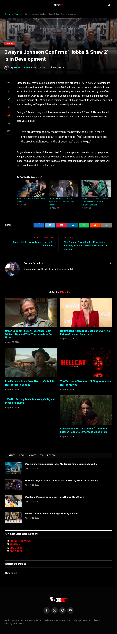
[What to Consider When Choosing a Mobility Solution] (13, 517)
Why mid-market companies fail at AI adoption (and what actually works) (61, 464)
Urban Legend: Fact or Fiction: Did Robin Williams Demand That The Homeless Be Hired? (28, 334)
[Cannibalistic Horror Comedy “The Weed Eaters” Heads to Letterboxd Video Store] (86, 410)
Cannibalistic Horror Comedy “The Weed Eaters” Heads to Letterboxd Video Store (84, 430)
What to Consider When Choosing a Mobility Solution (51, 513)
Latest (11, 455)
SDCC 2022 (16, 551)
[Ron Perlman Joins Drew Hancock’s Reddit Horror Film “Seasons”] (31, 362)
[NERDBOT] (58, 5)
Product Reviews (20, 541)
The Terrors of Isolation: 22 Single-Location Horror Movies (85, 383)
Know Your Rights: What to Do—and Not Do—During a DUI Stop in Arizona (61, 480)
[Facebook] (8, 91)
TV (41, 455)
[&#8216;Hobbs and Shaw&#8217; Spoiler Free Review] (31, 188)
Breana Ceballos (22, 67)
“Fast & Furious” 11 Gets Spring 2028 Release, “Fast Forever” (62, 201)
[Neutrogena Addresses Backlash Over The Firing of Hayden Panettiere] (86, 312)
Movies (9, 43)
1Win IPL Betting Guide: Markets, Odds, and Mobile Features (30, 401)
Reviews (51, 455)
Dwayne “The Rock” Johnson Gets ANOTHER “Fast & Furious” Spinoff (95, 201)
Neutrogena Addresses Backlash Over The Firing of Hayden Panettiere (85, 332)
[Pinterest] (8, 107)
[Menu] (9, 5)
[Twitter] (8, 99)
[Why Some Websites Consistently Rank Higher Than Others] (13, 501)
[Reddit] (8, 115)
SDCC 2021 (16, 548)
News (22, 455)
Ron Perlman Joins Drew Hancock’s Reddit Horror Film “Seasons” (29, 383)
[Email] (8, 131)
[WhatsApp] (8, 123)
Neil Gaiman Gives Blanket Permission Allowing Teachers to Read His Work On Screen (85, 245)
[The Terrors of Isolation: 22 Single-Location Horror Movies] (86, 362)
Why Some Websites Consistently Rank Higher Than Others (54, 497)
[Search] (108, 5)
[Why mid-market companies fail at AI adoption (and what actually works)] (13, 468)
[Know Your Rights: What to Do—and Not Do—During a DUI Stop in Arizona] (13, 484)
